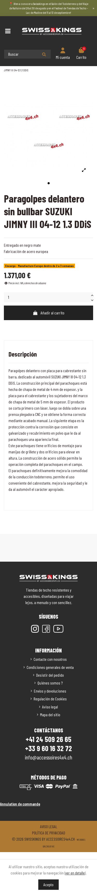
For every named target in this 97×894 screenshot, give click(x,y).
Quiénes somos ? (50, 682)
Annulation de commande (20, 803)
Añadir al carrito (52, 312)
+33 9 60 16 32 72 (48, 748)
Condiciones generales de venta (50, 667)
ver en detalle (75, 872)
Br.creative (49, 846)
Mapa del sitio (50, 714)
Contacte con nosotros (50, 659)
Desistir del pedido (50, 675)
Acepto (48, 884)
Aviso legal (50, 706)
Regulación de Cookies (50, 698)
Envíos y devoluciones (50, 690)
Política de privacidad (48, 832)
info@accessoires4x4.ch (48, 757)
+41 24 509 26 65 (48, 739)
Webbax (80, 839)
